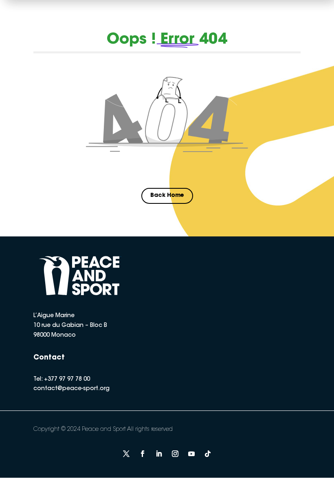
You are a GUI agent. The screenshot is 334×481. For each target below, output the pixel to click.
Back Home (167, 196)
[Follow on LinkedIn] (158, 453)
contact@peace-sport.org (71, 389)
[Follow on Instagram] (175, 453)
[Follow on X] (126, 453)
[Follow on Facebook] (142, 453)
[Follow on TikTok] (207, 453)
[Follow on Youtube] (191, 453)
